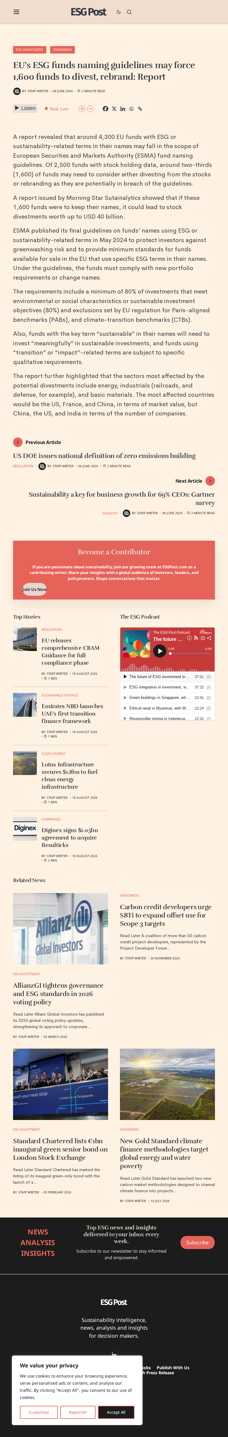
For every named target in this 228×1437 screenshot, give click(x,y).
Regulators (23, 466)
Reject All (78, 1412)
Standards (62, 49)
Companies (51, 819)
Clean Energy (53, 753)
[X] (114, 108)
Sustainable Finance (60, 695)
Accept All (116, 1412)
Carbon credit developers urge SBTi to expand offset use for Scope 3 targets (166, 915)
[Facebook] (105, 108)
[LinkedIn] (114, 1355)
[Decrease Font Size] (90, 109)
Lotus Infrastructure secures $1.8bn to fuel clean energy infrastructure (70, 775)
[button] (16, 12)
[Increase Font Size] (82, 109)
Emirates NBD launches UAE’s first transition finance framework (72, 714)
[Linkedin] (122, 108)
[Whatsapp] (131, 108)
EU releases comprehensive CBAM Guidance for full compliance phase (71, 651)
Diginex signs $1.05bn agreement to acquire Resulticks (70, 838)
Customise (39, 1412)
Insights (110, 513)
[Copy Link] (140, 108)
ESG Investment (29, 49)
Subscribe (197, 1242)
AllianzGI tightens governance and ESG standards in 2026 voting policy (58, 994)
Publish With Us (173, 1367)
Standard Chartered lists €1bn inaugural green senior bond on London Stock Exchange (60, 1149)
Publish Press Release (152, 1372)
